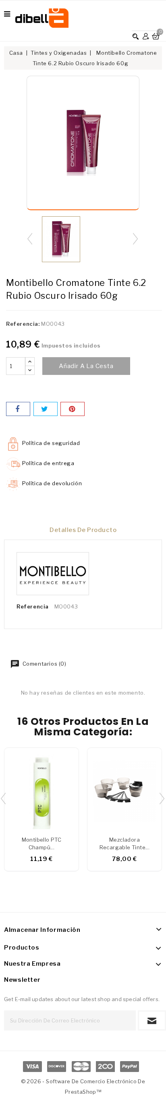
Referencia (33, 606)
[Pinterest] (72, 409)
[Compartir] (18, 409)
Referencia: (23, 324)
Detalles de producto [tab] (83, 530)
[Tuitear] (45, 409)
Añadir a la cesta (86, 366)
